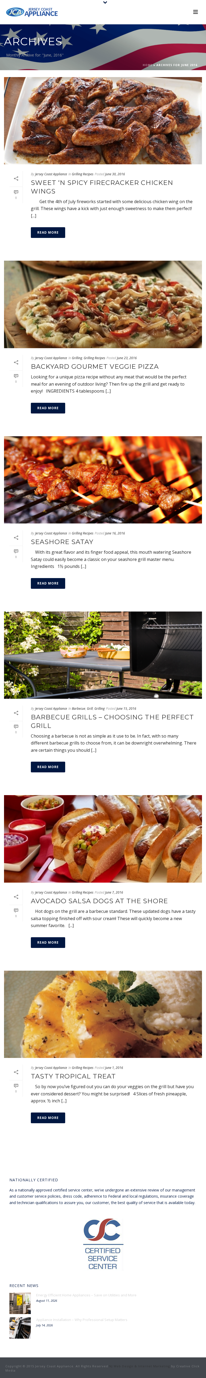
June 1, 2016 (114, 1067)
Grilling (77, 358)
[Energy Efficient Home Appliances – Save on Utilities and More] (20, 1303)
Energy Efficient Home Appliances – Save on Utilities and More (86, 1295)
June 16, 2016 (115, 533)
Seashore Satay (62, 542)
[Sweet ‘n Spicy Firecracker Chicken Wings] (103, 120)
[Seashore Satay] (103, 479)
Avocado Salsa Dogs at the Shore (99, 901)
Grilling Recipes (82, 174)
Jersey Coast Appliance (51, 174)
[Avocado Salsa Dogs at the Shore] (103, 838)
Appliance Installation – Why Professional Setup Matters (81, 1319)
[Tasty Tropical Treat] (103, 1014)
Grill (90, 708)
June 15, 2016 (126, 708)
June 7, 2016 (114, 892)
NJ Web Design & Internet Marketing (139, 1366)
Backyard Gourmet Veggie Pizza (95, 366)
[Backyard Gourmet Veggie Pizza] (103, 304)
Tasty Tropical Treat (73, 1076)
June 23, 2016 (127, 358)
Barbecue (78, 708)
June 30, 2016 (115, 174)
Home (147, 65)
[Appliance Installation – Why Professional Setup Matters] (20, 1328)
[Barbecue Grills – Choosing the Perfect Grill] (103, 655)
